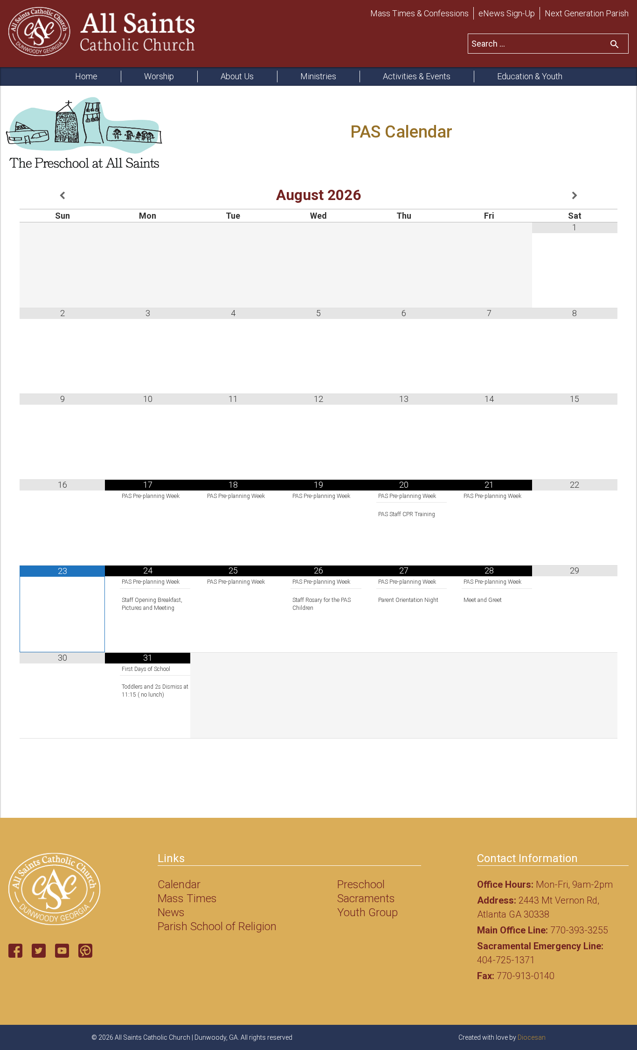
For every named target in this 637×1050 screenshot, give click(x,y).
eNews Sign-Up (506, 13)
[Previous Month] (62, 196)
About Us (237, 76)
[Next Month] (574, 196)
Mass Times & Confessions (419, 13)
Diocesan (532, 1037)
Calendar (179, 884)
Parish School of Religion (217, 926)
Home (86, 76)
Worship (159, 76)
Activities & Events (416, 76)
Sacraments (366, 898)
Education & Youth (529, 76)
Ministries (318, 76)
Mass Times (187, 898)
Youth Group (367, 912)
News (171, 912)
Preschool (361, 884)
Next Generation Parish (587, 13)
